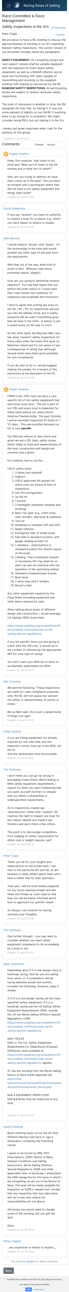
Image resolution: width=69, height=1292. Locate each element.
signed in (31, 1261)
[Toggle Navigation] (8, 5)
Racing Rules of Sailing (42, 6)
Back (9, 1270)
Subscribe (60, 27)
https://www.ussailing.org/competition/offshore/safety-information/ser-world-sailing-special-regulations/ (33, 629)
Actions (60, 34)
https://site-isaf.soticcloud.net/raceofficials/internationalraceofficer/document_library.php (34, 1083)
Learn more (38, 1289)
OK (28, 1289)
